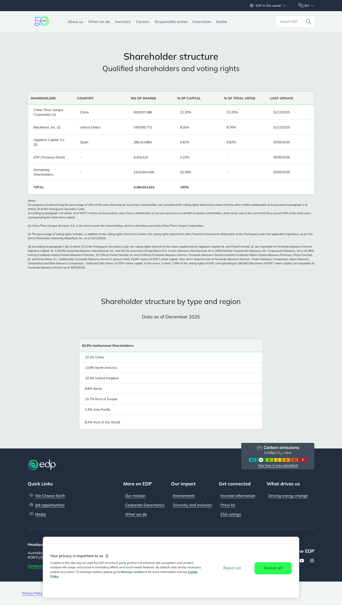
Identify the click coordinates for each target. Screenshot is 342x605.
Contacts (35, 566)
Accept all (273, 568)
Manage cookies (132, 572)
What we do (136, 514)
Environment (183, 495)
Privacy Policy (32, 593)
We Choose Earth (50, 495)
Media (40, 514)
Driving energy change (288, 495)
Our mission (135, 495)
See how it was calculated (278, 465)
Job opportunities (50, 505)
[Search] (308, 21)
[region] (171, 567)
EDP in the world (268, 5)
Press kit (228, 505)
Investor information (238, 495)
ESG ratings (231, 514)
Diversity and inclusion (192, 505)
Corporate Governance (144, 505)
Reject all (232, 568)
